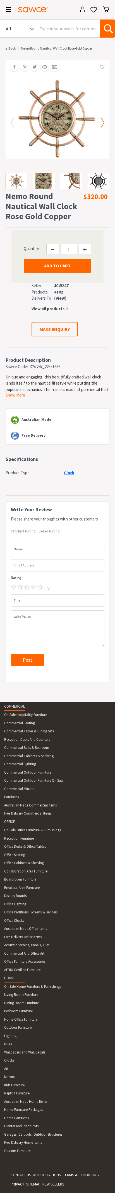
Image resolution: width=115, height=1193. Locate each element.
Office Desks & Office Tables (25, 846)
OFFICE (9, 821)
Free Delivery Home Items (23, 1142)
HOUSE (9, 978)
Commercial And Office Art (24, 953)
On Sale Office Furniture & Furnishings (32, 830)
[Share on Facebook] (13, 67)
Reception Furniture (19, 838)
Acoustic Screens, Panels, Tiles (26, 945)
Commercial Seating (19, 723)
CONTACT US (21, 1174)
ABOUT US (41, 1174)
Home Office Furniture (20, 1019)
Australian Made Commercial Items (30, 805)
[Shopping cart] (106, 9)
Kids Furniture (14, 1085)
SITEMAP (33, 1184)
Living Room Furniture (21, 994)
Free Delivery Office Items (23, 937)
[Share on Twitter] (33, 67)
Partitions (11, 796)
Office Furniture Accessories (24, 961)
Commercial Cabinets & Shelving (29, 756)
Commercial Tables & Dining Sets (29, 731)
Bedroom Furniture (18, 1011)
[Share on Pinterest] (23, 67)
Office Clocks (14, 920)
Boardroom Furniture (20, 879)
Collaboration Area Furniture (25, 871)
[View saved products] (93, 11)
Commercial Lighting (20, 764)
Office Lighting (15, 904)
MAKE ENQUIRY (55, 329)
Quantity (31, 248)
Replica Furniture (17, 1093)
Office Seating (14, 854)
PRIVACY (17, 1184)
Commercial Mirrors (19, 788)
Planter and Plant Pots (21, 1126)
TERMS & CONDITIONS (81, 1174)
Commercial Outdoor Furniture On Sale (33, 780)
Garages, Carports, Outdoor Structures (33, 1134)
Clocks (9, 1060)
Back (12, 48)
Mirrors (9, 1076)
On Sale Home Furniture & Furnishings (32, 986)
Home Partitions (16, 1118)
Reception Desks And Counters (27, 739)
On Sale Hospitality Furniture (25, 714)
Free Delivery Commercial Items (27, 813)
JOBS (56, 1174)
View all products (48, 308)
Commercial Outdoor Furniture (27, 772)
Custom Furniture (17, 1150)
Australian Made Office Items (25, 928)
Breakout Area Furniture (22, 887)
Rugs (8, 1044)
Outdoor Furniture (18, 1027)
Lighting (10, 1035)
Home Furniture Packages (23, 1109)
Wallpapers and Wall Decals (24, 1052)
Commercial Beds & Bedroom (26, 747)
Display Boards (15, 895)
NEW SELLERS (53, 1184)
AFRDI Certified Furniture (22, 969)
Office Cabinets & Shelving (24, 862)
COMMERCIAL (14, 706)
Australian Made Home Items (25, 1101)
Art (6, 1068)
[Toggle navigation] (6, 10)
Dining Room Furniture (21, 1003)
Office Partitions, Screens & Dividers (31, 912)
